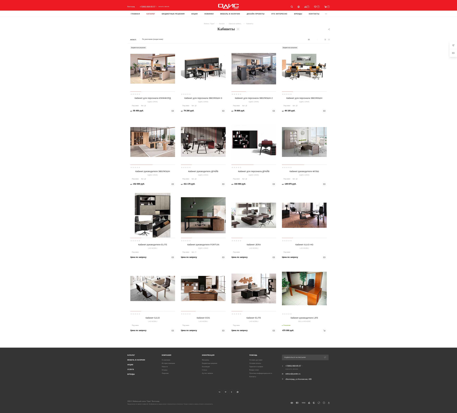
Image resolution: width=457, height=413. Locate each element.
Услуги (130, 369)
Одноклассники (231, 392)
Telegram (225, 392)
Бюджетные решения (209, 363)
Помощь (253, 355)
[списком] (325, 39)
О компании (166, 360)
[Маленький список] (308, 39)
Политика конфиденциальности (260, 373)
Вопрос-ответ (254, 370)
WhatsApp (237, 392)
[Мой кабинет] (299, 7)
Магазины (205, 360)
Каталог (131, 355)
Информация (208, 355)
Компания (166, 355)
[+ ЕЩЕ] (326, 14)
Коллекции (206, 367)
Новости (165, 367)
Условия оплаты (255, 363)
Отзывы (164, 370)
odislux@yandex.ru (292, 374)
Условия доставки (255, 360)
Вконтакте (219, 392)
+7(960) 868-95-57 (147, 7)
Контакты (252, 377)
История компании (168, 363)
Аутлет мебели (207, 373)
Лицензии (165, 373)
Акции (130, 365)
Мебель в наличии (136, 360)
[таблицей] (328, 39)
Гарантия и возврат (256, 367)
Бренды (131, 374)
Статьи (204, 370)
